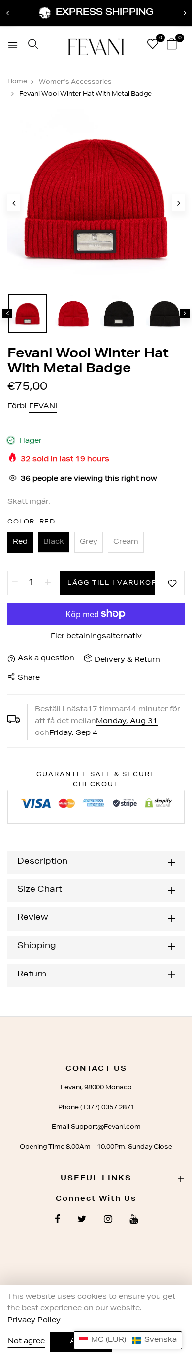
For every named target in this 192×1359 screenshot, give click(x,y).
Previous (7, 13)
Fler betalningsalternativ (96, 636)
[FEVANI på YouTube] (133, 1220)
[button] (128, 1340)
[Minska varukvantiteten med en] (15, 583)
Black (53, 542)
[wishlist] (152, 46)
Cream (125, 542)
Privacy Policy (34, 1320)
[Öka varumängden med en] (48, 583)
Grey (88, 542)
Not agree (26, 1341)
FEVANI (43, 406)
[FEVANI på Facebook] (57, 1220)
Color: (31, 522)
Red (20, 542)
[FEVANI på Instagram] (108, 1220)
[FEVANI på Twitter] (82, 1220)
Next (184, 13)
